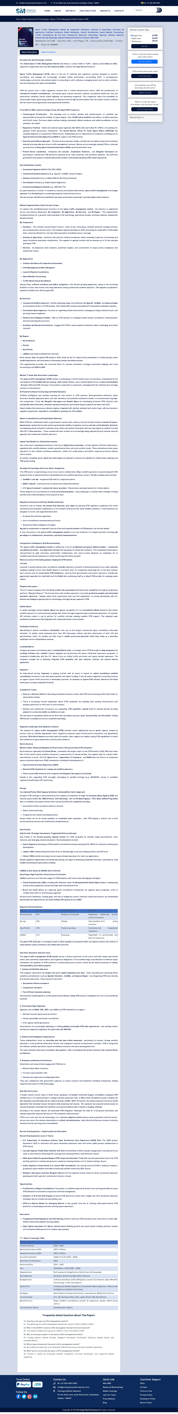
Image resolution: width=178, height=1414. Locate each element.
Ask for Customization (145, 109)
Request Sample (145, 62)
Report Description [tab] (29, 52)
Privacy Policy (146, 1395)
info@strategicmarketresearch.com (73, 1387)
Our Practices (88, 11)
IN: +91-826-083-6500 (152, 3)
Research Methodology (113, 1387)
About (58, 11)
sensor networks (80, 897)
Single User (137, 36)
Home (47, 11)
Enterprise (136, 41)
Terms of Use (146, 1391)
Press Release (109, 1399)
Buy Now (144, 46)
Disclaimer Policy (147, 1399)
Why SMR (107, 1383)
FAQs (142, 1383)
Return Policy (146, 1403)
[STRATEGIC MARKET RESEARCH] (26, 11)
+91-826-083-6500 (68, 1383)
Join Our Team (109, 1395)
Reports (70, 11)
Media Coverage (110, 1391)
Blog (105, 1403)
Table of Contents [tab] (48, 52)
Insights (105, 11)
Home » (19, 19)
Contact (119, 11)
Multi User (136, 38)
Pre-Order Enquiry (145, 76)
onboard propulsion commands (32, 1107)
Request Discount (145, 93)
